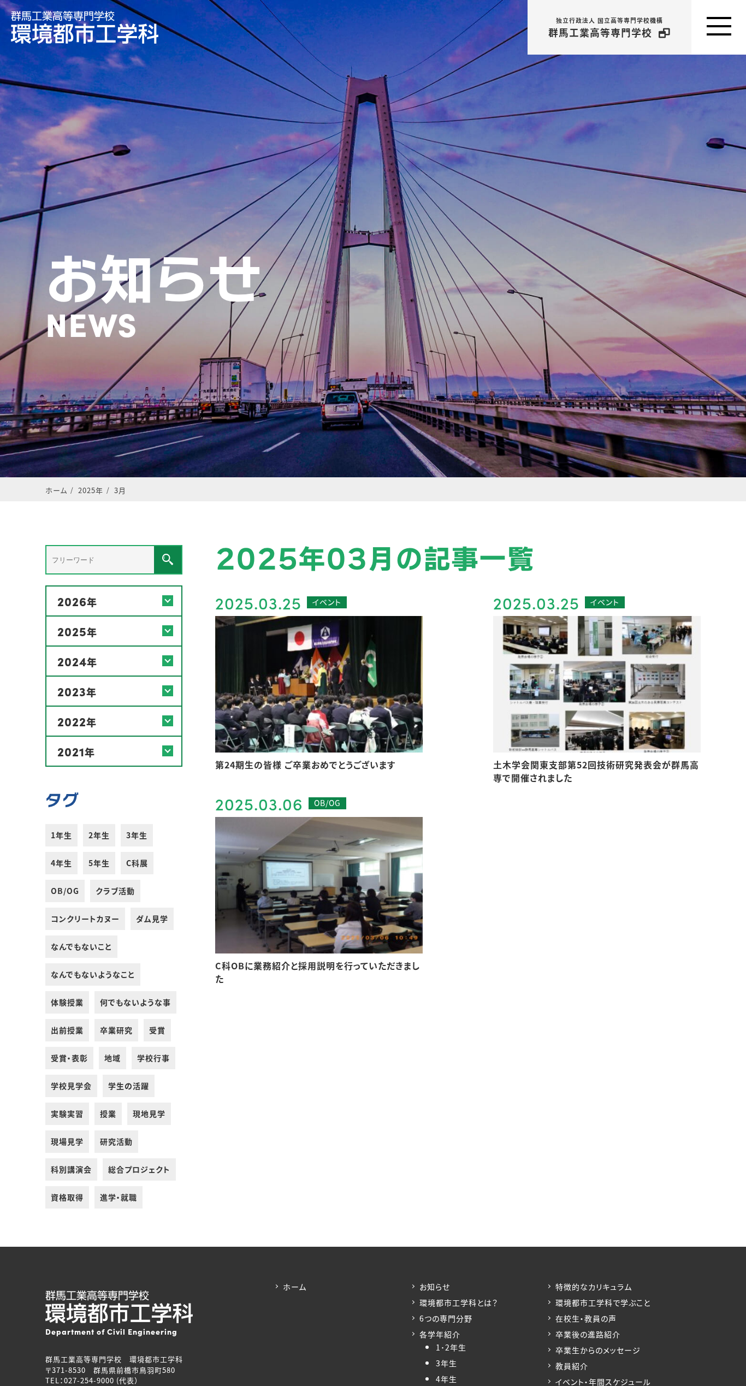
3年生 (136, 835)
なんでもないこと (81, 946)
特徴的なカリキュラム (593, 1286)
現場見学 (67, 1141)
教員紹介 (571, 1365)
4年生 (61, 862)
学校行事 (153, 1057)
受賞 (157, 1029)
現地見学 (149, 1113)
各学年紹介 (439, 1334)
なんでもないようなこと (93, 974)
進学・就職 (118, 1197)
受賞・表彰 (69, 1057)
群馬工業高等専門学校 (605, 27)
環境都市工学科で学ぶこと (602, 1302)
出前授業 (67, 1029)
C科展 (137, 862)
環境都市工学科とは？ (458, 1302)
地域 (112, 1057)
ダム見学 (152, 918)
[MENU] (718, 27)
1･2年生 (451, 1347)
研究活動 (116, 1141)
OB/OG (65, 890)
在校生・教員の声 (586, 1318)
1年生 (61, 835)
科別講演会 (71, 1169)
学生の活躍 (128, 1085)
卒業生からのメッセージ (598, 1349)
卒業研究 (116, 1029)
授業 (108, 1113)
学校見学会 (71, 1085)
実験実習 (67, 1113)
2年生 (99, 835)
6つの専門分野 (445, 1318)
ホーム (294, 1286)
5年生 (99, 862)
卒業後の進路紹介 (587, 1334)
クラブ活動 (115, 890)
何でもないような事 (135, 1002)
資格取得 (67, 1197)
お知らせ (434, 1286)
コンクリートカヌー (85, 918)
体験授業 (67, 1002)
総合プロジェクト (139, 1169)
